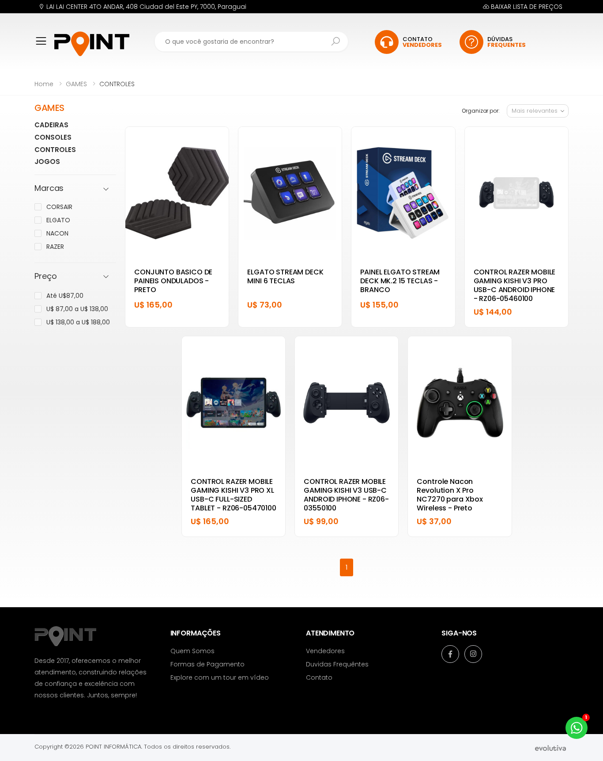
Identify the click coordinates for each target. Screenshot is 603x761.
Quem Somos (192, 651)
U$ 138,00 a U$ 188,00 (78, 322)
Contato (319, 677)
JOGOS (47, 161)
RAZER (55, 246)
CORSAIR (59, 206)
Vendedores (325, 651)
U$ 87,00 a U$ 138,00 (77, 308)
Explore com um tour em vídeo (219, 677)
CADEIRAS (51, 124)
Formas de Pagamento (207, 664)
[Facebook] (450, 654)
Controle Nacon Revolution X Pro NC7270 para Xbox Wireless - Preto (449, 494)
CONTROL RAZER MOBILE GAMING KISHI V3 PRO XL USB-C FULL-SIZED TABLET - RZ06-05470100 (233, 494)
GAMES (76, 84)
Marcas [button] (49, 188)
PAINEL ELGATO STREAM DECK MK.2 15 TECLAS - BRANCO (400, 281)
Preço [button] (45, 276)
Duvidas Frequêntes (337, 664)
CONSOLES (53, 137)
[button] (44, 47)
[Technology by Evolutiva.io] (550, 747)
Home (43, 84)
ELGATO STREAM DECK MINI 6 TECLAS (285, 276)
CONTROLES (55, 149)
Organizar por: (480, 110)
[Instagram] (473, 654)
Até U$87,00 (64, 295)
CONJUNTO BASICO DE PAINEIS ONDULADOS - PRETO (173, 281)
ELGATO (58, 220)
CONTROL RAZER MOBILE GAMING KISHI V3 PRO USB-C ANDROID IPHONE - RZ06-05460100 (515, 285)
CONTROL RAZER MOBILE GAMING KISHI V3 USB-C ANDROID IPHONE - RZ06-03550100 (346, 494)
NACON (57, 233)
